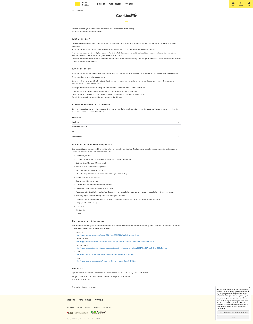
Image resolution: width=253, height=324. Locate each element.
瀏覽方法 (79, 307)
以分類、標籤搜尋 (115, 4)
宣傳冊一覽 (101, 4)
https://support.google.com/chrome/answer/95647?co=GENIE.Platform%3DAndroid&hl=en (107, 235)
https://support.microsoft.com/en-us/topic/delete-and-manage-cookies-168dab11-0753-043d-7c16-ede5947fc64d (115, 241)
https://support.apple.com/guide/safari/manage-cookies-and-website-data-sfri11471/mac (106, 261)
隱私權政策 (96, 307)
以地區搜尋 (129, 4)
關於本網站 (69, 307)
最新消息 (87, 307)
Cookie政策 (106, 307)
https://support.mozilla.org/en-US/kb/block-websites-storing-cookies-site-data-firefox (105, 254)
